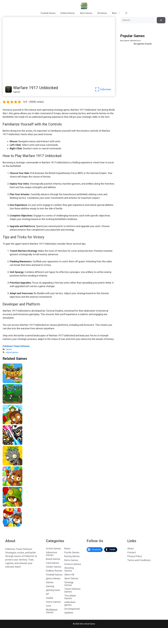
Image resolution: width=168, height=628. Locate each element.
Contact (131, 552)
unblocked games (69, 603)
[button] (126, 13)
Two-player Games (70, 597)
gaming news (53, 590)
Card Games (52, 563)
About (130, 548)
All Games (102, 13)
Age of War (8, 403)
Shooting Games (69, 569)
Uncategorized (72, 608)
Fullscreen (105, 89)
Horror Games (53, 601)
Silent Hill (69, 574)
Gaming (50, 586)
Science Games (72, 564)
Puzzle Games (71, 552)
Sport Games (71, 578)
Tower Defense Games (72, 590)
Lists (48, 605)
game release (53, 578)
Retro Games (86, 13)
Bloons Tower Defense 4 (14, 423)
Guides (49, 598)
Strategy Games (69, 583)
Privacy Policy (134, 556)
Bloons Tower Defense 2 (14, 526)
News (67, 548)
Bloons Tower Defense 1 (14, 506)
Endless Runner (68, 13)
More (114, 13)
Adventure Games (51, 554)
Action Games (53, 548)
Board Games (53, 559)
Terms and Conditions (139, 560)
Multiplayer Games (52, 611)
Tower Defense (10, 382)
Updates (68, 612)
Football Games (48, 13)
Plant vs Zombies (11, 464)
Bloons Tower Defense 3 (14, 485)
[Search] (161, 20)
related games (12, 352)
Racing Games (72, 556)
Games (9, 349)
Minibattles (8, 444)
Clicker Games (53, 566)
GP (47, 594)
